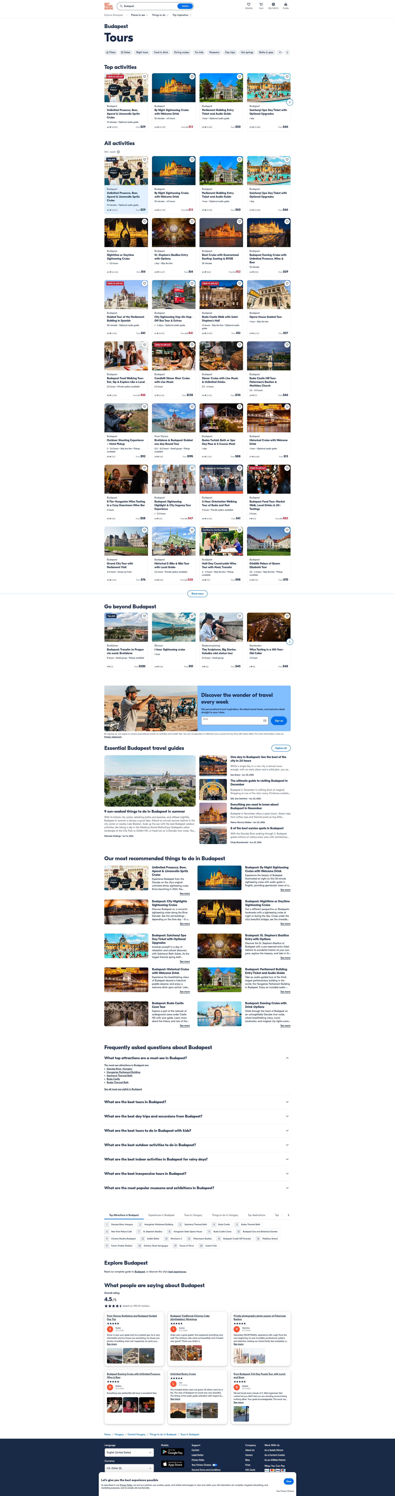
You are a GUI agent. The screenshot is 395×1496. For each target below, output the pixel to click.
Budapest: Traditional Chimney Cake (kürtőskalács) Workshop (190, 1318)
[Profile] (285, 4)
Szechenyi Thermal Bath (119, 1075)
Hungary (119, 1434)
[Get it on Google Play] (172, 1452)
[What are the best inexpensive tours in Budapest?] (287, 1173)
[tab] (124, 1215)
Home (107, 1434)
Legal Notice (197, 1455)
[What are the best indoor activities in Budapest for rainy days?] (287, 1159)
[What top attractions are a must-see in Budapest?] (287, 1058)
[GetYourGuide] (108, 6)
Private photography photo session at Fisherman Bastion (260, 1318)
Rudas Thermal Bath (118, 1082)
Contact (195, 1450)
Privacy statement (112, 737)
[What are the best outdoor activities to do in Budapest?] (287, 1144)
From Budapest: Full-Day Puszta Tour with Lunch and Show (259, 1376)
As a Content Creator (274, 1455)
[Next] (289, 102)
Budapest (140, 1271)
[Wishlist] (248, 4)
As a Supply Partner (273, 1450)
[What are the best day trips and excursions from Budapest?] (287, 1116)
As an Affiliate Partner (275, 1460)
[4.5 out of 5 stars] (113, 1306)
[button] (126, 102)
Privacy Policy (198, 1460)
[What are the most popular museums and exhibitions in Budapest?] (287, 1188)
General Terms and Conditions (206, 1469)
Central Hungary (137, 1434)
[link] (126, 102)
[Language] (273, 4)
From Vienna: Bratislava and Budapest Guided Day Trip (132, 1318)
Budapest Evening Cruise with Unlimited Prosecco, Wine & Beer (134, 1376)
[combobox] (147, 6)
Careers (249, 1455)
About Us (249, 1450)
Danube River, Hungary (119, 1069)
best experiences (177, 1271)
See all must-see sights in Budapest (123, 1089)
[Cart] (261, 4)
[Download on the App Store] (172, 1464)
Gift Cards (250, 1469)
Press (247, 1464)
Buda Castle (113, 1079)
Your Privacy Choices (202, 1464)
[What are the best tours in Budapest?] (287, 1101)
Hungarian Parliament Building (123, 1072)
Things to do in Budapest (163, 1434)
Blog (247, 1460)
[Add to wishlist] (144, 76)
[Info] (118, 152)
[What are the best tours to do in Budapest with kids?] (287, 1130)
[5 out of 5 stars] (134, 1323)
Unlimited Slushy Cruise (183, 1374)
